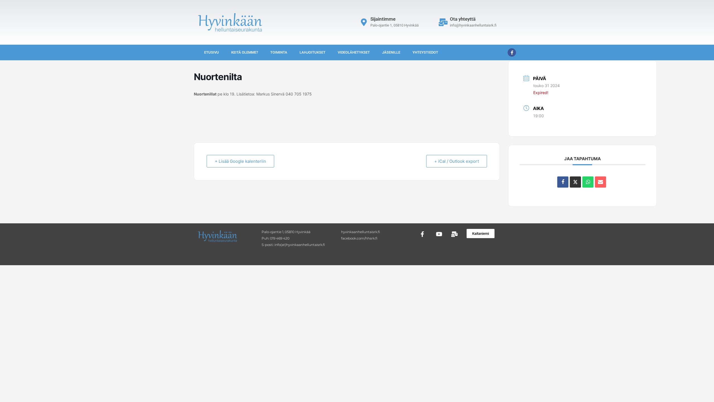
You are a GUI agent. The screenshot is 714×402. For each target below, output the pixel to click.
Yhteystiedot (425, 52)
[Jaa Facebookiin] (562, 182)
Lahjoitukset (312, 52)
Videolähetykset (354, 52)
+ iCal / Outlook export (456, 161)
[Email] (600, 182)
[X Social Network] (575, 182)
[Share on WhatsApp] (588, 182)
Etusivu (211, 52)
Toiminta (278, 52)
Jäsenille (391, 52)
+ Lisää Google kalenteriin (240, 161)
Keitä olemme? (244, 52)
